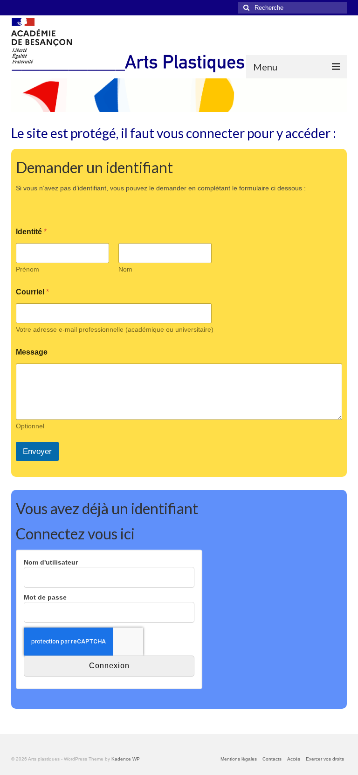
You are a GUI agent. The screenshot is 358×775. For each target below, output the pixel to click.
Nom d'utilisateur (51, 562)
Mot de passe (45, 597)
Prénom (27, 269)
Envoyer (37, 451)
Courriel (32, 292)
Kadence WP (125, 758)
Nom (125, 269)
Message (32, 352)
